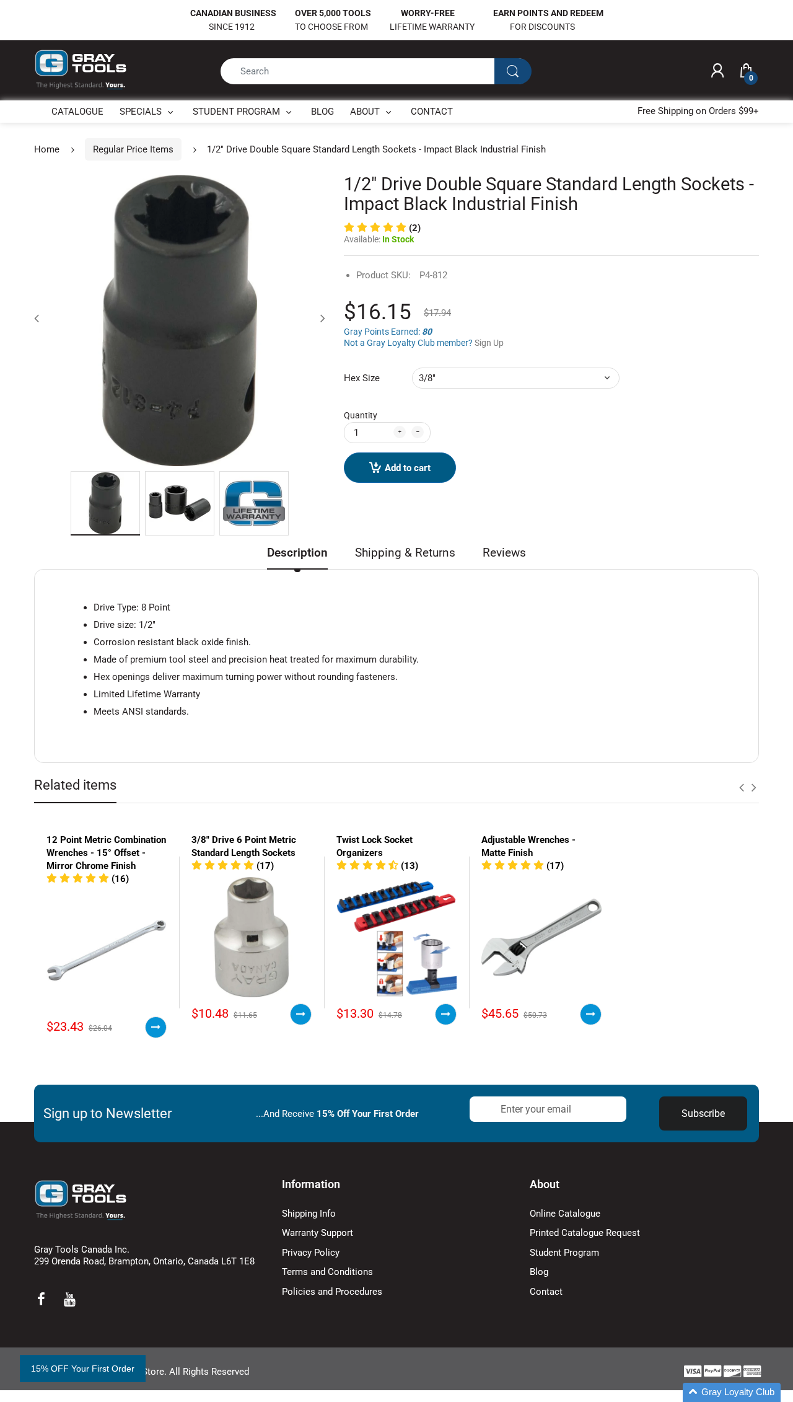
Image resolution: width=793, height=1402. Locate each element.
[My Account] (717, 71)
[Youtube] (69, 1299)
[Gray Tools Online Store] (80, 70)
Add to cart (408, 468)
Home (46, 149)
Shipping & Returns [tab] (405, 552)
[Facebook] (41, 1299)
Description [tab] (297, 552)
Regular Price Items (133, 149)
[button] (382, 228)
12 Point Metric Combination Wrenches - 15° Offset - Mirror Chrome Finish (106, 852)
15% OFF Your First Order (82, 1368)
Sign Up (489, 343)
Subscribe (703, 1113)
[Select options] (156, 1027)
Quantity (360, 415)
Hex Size (362, 378)
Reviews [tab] (504, 552)
